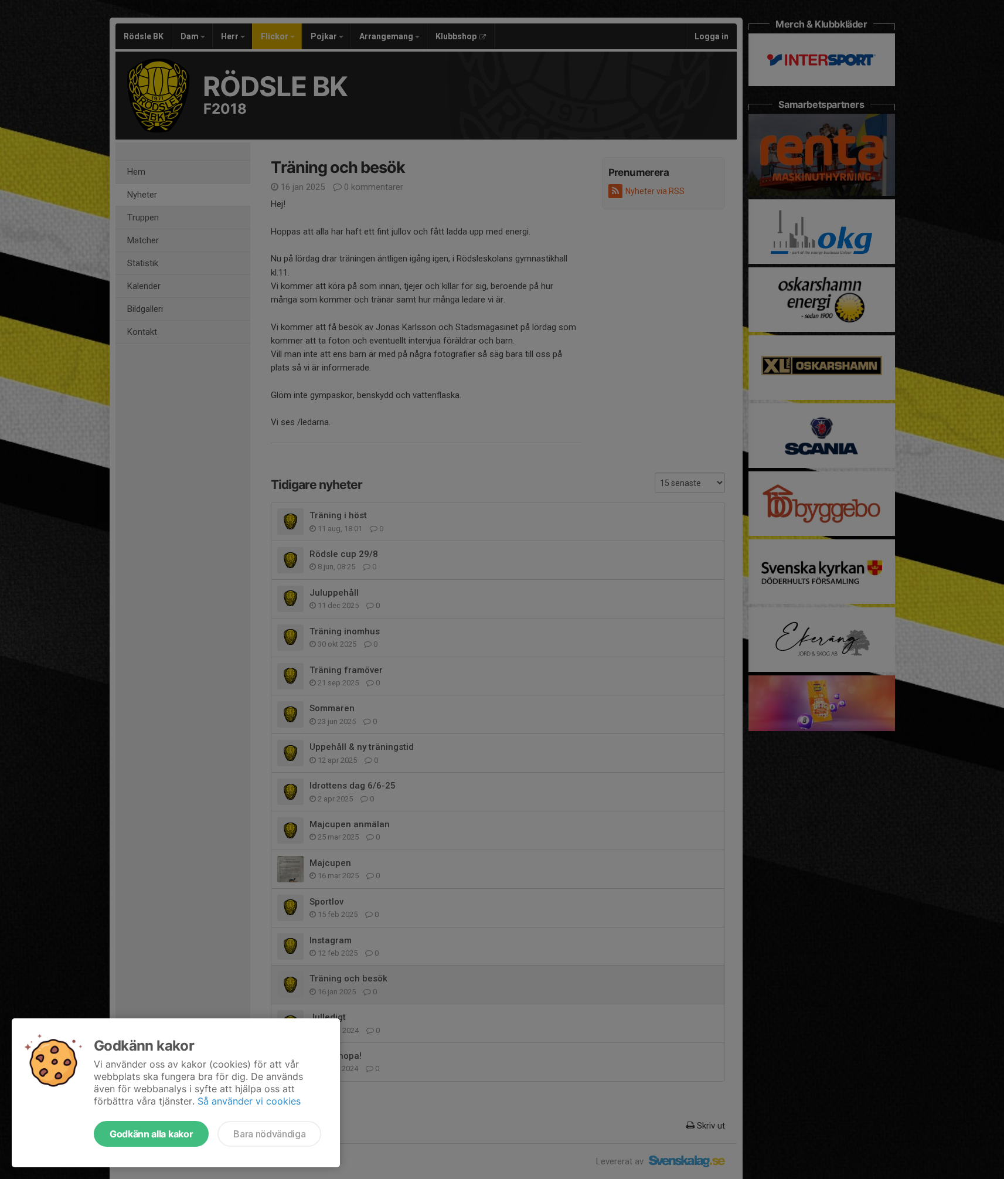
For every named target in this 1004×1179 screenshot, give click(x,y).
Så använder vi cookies (249, 1101)
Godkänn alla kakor (151, 1134)
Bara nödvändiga (269, 1134)
